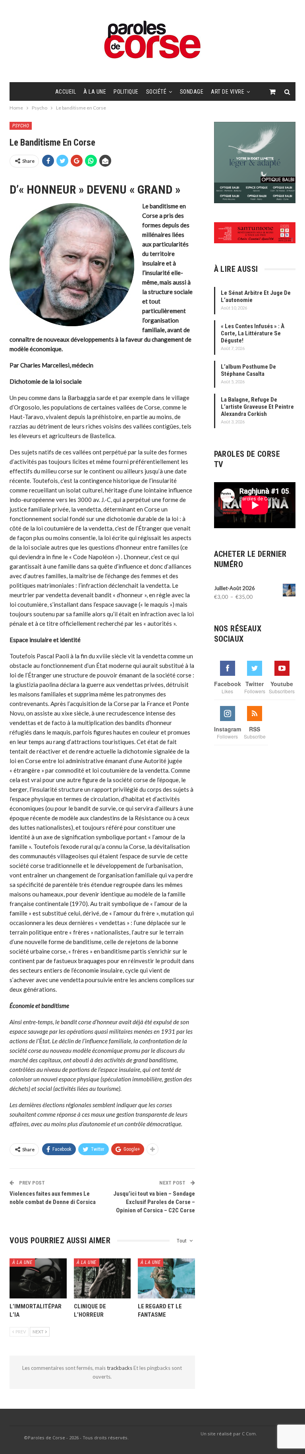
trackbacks (120, 1368)
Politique (126, 91)
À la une (94, 91)
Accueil (65, 91)
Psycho (20, 126)
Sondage (192, 91)
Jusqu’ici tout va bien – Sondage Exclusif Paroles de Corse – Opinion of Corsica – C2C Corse (154, 1202)
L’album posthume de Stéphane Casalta (248, 370)
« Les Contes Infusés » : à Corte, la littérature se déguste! (252, 333)
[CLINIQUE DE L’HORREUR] (102, 1278)
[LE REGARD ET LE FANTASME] (166, 1278)
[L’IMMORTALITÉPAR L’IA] (38, 1278)
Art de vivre (227, 91)
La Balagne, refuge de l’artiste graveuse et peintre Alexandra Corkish (257, 406)
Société (156, 91)
